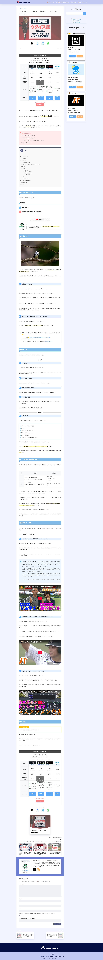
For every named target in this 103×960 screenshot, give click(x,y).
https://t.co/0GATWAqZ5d (34, 337)
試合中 (24, 176)
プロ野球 (56, 837)
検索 (84, 13)
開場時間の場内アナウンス (28, 173)
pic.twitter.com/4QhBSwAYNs (27, 338)
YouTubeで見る (41, 219)
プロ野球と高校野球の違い (26, 180)
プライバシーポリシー (59, 956)
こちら (42, 866)
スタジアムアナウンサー (43, 841)
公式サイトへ (40, 104)
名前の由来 (23, 160)
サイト (20, 908)
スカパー (58, 68)
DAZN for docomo (49, 68)
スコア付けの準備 (27, 174)
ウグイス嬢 (29, 841)
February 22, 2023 (48, 341)
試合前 (24, 168)
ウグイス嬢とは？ (24, 156)
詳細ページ (80, 56)
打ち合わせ (26, 170)
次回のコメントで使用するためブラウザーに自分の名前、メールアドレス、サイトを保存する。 (38, 913)
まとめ (22, 184)
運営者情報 (43, 956)
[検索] (86, 2)
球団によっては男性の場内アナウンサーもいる (31, 164)
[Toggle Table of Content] (24, 153)
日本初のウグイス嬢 (26, 162)
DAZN (32, 68)
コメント (21, 884)
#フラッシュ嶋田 (47, 337)
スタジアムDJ (35, 841)
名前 (20, 898)
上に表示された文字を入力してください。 (27, 918)
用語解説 (24, 158)
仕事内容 (23, 166)
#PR (58, 49)
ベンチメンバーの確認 (28, 171)
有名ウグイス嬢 (24, 182)
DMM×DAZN (41, 68)
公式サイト (32, 97)
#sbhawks (41, 337)
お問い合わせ (50, 956)
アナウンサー (23, 841)
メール (21, 903)
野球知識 (59, 841)
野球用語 (55, 841)
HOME (52, 954)
